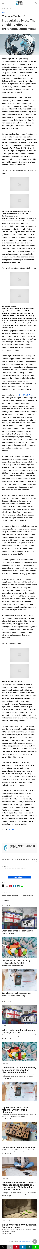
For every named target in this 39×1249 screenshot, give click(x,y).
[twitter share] (3, 886)
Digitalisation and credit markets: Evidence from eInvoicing (15, 1109)
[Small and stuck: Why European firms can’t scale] (19, 1208)
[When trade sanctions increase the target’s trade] (19, 918)
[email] (10, 1247)
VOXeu (11, 830)
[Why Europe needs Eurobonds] (19, 1131)
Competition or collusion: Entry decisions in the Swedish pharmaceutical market (16, 963)
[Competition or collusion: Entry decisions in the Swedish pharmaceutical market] (19, 947)
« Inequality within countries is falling (14, 869)
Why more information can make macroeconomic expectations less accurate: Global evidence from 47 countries (19, 1186)
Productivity (6, 1103)
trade (3, 12)
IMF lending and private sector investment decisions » (19, 860)
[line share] (22, 886)
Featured (5, 1063)
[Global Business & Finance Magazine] (19, 3)
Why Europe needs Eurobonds (18, 1147)
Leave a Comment (19, 877)
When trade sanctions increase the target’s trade (18, 1031)
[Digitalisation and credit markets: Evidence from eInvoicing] (19, 980)
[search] (36, 3)
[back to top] (34, 1241)
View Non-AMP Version (24, 1241)
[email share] (7, 886)
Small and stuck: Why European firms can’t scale (19, 1225)
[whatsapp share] (18, 886)
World (12, 8)
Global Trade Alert (25, 395)
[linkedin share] (14, 886)
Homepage (5, 8)
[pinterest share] (10, 886)
